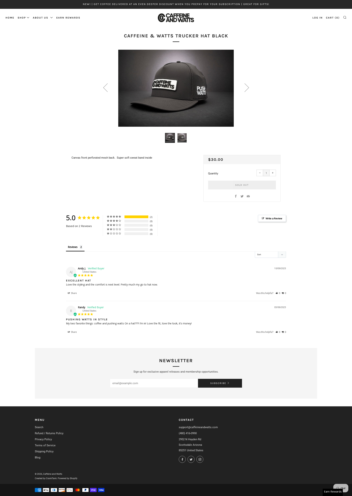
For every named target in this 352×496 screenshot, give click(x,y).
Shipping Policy (44, 451)
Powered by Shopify (67, 478)
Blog (37, 457)
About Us (41, 17)
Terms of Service (45, 445)
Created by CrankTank (46, 478)
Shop (22, 17)
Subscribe (218, 383)
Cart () (333, 17)
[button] (278, 293)
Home (10, 17)
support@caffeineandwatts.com (198, 427)
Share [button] (73, 293)
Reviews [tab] (73, 247)
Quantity (213, 173)
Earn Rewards (68, 17)
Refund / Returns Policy (49, 433)
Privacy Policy (43, 439)
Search (39, 427)
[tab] (170, 138)
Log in (317, 17)
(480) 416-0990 (188, 433)
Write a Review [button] (274, 218)
